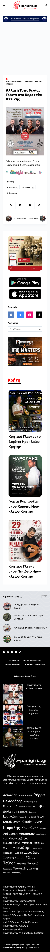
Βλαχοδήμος (30, 801)
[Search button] (39, 329)
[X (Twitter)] (20, 205)
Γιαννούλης (30, 807)
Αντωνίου (10, 795)
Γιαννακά (22, 807)
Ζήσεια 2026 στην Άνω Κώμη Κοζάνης (28, 639)
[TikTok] (39, 315)
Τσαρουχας (7, 869)
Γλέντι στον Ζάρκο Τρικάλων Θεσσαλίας (23, 911)
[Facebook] (10, 205)
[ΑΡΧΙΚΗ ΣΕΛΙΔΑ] (7, 79)
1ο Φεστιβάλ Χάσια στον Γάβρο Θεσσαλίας (29, 617)
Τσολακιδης (20, 868)
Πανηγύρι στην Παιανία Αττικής (19, 901)
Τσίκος (9, 863)
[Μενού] (4, 5)
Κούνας (43, 828)
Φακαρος (12, 193)
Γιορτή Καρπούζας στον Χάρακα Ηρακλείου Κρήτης (24, 506)
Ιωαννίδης (10, 816)
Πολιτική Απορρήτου (32, 661)
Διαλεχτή (10, 811)
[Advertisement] (25, 48)
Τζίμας (30, 857)
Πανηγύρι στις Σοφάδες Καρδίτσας (34, 710)
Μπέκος (7, 848)
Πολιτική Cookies (12, 664)
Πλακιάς (18, 852)
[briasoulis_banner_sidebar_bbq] (25, 351)
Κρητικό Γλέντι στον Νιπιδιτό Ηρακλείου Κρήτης (25, 571)
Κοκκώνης (30, 828)
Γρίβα (40, 806)
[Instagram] (29, 315)
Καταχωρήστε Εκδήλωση (34, 664)
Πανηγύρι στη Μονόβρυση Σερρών (26, 606)
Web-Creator (33, 947)
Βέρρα (39, 794)
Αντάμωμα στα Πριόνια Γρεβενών (30, 627)
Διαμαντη (23, 811)
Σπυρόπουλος (19, 858)
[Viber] (30, 205)
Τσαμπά (33, 863)
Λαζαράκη (10, 833)
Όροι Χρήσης (14, 661)
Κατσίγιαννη (11, 822)
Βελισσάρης (13, 801)
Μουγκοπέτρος (18, 838)
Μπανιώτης (21, 848)
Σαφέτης (8, 857)
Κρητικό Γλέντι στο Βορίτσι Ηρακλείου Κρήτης (25, 442)
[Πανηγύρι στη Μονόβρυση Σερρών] (7, 606)
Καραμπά (22, 817)
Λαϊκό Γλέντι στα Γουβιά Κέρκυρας (20, 922)
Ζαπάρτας (12, 187)
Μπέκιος (27, 842)
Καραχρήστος (35, 816)
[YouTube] (16, 652)
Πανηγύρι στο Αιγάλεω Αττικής (19, 886)
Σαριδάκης (28, 187)
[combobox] (22, 329)
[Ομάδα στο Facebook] (20, 315)
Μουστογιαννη (12, 842)
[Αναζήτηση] (46, 5)
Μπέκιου (39, 842)
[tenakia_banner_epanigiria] (25, 172)
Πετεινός (7, 852)
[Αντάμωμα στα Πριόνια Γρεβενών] (7, 628)
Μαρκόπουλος (41, 834)
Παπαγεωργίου (36, 848)
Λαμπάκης (27, 834)
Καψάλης (11, 827)
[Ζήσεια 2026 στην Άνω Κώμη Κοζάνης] (7, 639)
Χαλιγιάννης (16, 873)
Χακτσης (33, 868)
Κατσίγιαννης (32, 822)
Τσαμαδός (21, 863)
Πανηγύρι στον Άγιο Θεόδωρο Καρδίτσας (24, 933)
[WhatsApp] (39, 205)
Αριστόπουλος (25, 795)
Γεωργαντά (10, 806)
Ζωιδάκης (32, 812)
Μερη (5, 839)
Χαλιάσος (7, 873)
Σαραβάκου (31, 852)
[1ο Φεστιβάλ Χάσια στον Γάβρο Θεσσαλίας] (7, 617)
